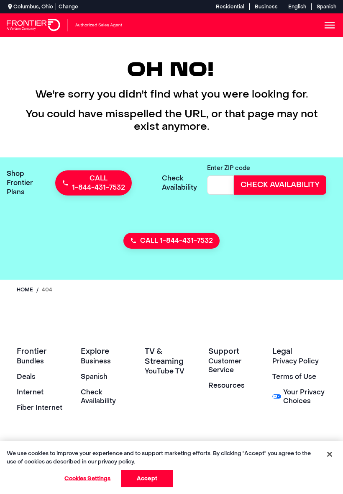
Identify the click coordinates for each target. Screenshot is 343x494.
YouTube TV (164, 371)
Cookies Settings (87, 478)
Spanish (326, 6)
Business (266, 6)
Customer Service (225, 365)
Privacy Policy (295, 361)
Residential (230, 6)
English (297, 6)
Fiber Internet (39, 407)
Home (25, 289)
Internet (30, 392)
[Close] (329, 454)
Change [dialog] (68, 6)
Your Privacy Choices (304, 396)
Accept (147, 478)
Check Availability (98, 396)
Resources (226, 385)
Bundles (30, 361)
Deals (26, 376)
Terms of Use (294, 376)
